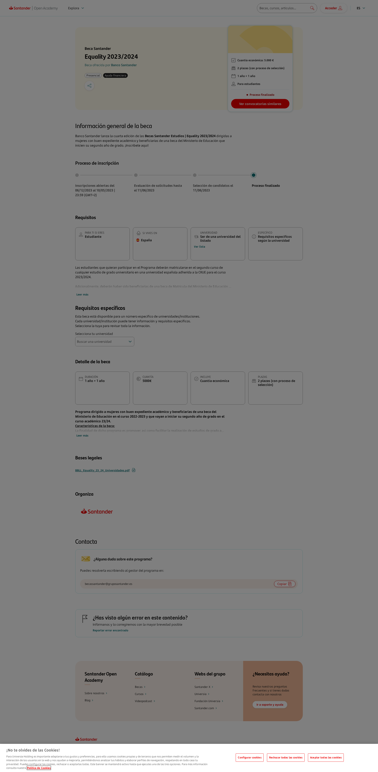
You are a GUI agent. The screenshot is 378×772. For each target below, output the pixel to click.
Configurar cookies (249, 757)
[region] (189, 758)
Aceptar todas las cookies (326, 757)
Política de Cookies (39, 768)
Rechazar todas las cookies (285, 757)
